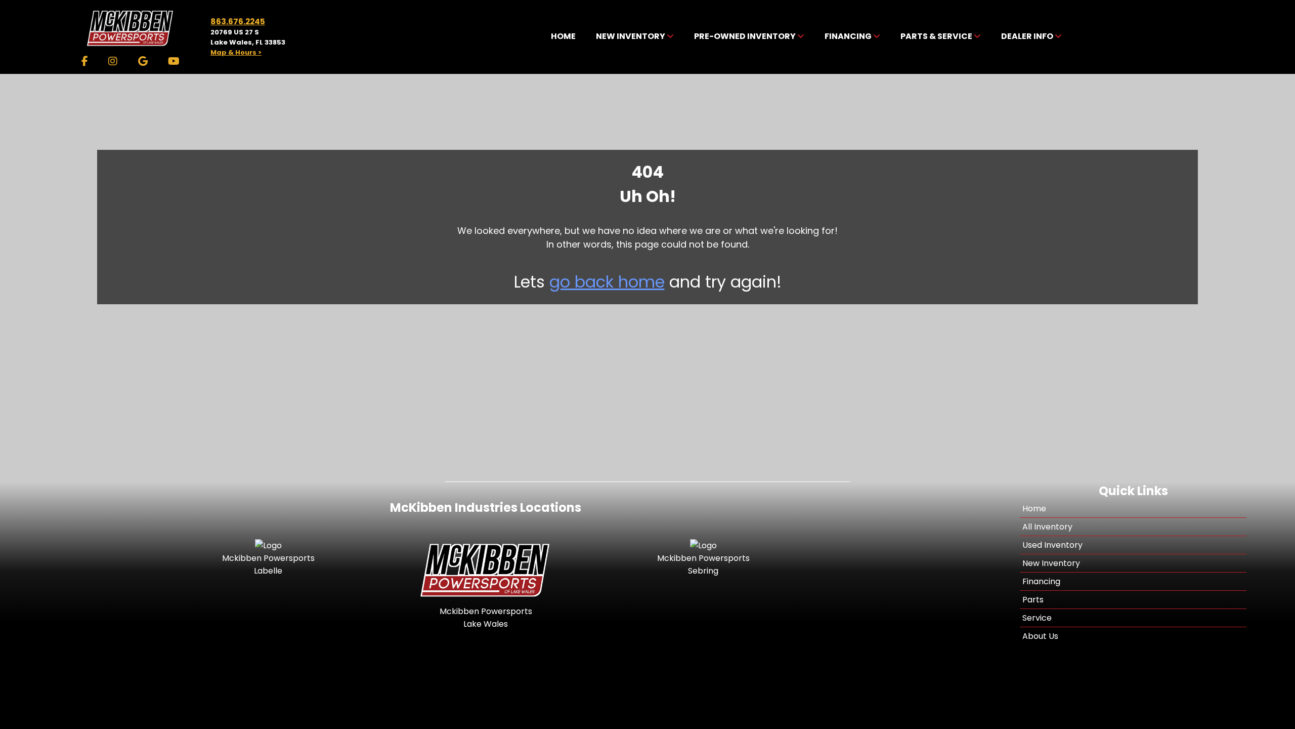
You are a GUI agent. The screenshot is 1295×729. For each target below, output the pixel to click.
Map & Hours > (236, 52)
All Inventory (1047, 527)
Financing (1041, 581)
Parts (1033, 599)
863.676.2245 (237, 21)
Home (1034, 508)
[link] (563, 37)
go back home (607, 281)
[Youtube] (174, 61)
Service (1037, 618)
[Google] (143, 61)
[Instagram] (112, 61)
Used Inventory (1052, 545)
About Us (1040, 636)
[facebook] (84, 61)
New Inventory (1051, 563)
